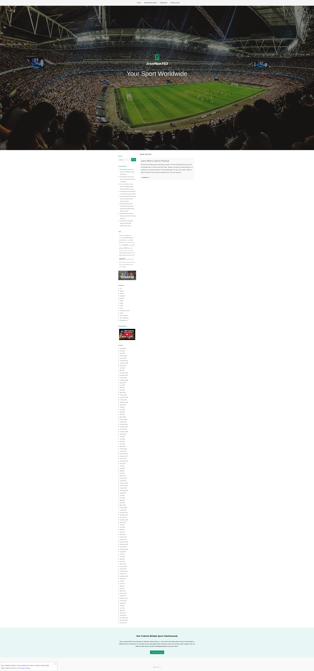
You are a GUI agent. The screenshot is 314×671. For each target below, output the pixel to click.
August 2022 (123, 434)
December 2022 (124, 424)
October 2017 (123, 573)
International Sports (150, 3)
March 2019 (123, 534)
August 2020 (123, 493)
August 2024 (123, 382)
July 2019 (122, 524)
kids (126, 250)
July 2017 (122, 581)
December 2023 (124, 397)
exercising (130, 245)
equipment (121, 245)
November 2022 (124, 427)
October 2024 (123, 378)
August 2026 (123, 348)
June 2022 (122, 439)
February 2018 (123, 566)
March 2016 (123, 613)
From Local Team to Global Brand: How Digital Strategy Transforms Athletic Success (127, 186)
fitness (133, 245)
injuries (123, 250)
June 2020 (122, 498)
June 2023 (122, 409)
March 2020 (123, 505)
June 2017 (122, 583)
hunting (120, 250)
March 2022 (123, 446)
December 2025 (124, 360)
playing (131, 252)
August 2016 (123, 603)
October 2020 (123, 488)
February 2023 (123, 419)
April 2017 (122, 588)
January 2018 (123, 569)
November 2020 (124, 485)
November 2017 (124, 571)
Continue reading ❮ (157, 652)
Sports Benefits (124, 315)
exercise (125, 245)
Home (139, 3)
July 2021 (122, 466)
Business (122, 293)
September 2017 (124, 576)
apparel (124, 235)
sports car (132, 259)
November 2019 (124, 515)
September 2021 (124, 461)
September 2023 (124, 402)
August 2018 (123, 551)
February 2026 (123, 355)
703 (121, 288)
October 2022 (123, 429)
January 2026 (123, 358)
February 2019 (123, 537)
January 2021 (123, 480)
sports (122, 258)
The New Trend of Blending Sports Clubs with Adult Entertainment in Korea (126, 223)
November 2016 (124, 598)
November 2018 (124, 544)
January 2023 (123, 422)
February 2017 (123, 593)
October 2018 (123, 547)
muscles (120, 252)
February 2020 (123, 507)
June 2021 (122, 468)
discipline (133, 242)
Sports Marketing (124, 318)
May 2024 (122, 387)
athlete (127, 235)
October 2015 (123, 622)
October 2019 (123, 517)
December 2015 (124, 618)
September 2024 (124, 380)
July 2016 (122, 605)
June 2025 (122, 368)
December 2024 (124, 373)
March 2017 (123, 591)
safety (124, 255)
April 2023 (122, 414)
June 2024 (122, 385)
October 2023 (123, 400)
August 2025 (123, 365)
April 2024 (122, 390)
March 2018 (123, 564)
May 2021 (122, 471)
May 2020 (122, 500)
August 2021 (123, 463)
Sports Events (121, 262)
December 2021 (124, 453)
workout (124, 266)
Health (121, 303)
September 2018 (124, 549)
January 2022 (123, 451)
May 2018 (122, 559)
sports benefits (128, 259)
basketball (126, 237)
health (125, 248)
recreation (121, 255)
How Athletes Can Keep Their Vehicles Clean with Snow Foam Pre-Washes (127, 179)
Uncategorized (123, 320)
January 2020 (123, 510)
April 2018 (122, 561)
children (131, 240)
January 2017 (123, 596)
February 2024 (123, 395)
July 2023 (122, 407)
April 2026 (122, 353)
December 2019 (124, 512)
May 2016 (122, 610)
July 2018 (122, 554)
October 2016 (123, 600)
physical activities (126, 252)
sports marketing (132, 262)
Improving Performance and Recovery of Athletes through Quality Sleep (127, 172)
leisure (128, 250)
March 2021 (123, 476)
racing (134, 252)
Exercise (122, 298)
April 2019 (122, 532)
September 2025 (124, 363)
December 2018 (124, 542)
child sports (121, 242)
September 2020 (124, 490)
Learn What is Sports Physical (155, 161)
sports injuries (126, 262)
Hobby (121, 305)
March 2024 (123, 392)
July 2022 (122, 436)
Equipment (163, 3)
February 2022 (123, 449)
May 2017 (122, 586)
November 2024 (124, 375)
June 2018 (122, 556)
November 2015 (124, 620)
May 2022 (122, 441)
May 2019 (122, 529)
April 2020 (122, 502)
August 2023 (123, 404)
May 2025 (122, 370)
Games (121, 301)
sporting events (131, 255)
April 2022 (122, 444)
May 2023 (122, 412)
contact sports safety (127, 242)
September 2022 (124, 431)
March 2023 (123, 417)
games (120, 248)
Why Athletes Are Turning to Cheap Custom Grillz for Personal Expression (128, 216)
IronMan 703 (158, 667)
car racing (128, 240)
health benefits (130, 248)
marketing (131, 250)
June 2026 (122, 351)
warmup (120, 266)
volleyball (131, 264)
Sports (148, 177)
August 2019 (123, 522)
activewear (121, 235)
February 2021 (123, 478)
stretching (125, 264)
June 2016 (122, 608)
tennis (128, 264)
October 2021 (123, 458)
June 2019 (122, 527)
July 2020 (122, 495)
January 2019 (123, 539)
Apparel (122, 291)
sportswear (121, 264)
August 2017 (123, 578)
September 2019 (124, 520)
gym (123, 248)
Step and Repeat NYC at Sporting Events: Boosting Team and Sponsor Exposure (128, 199)
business (124, 240)
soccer (127, 255)
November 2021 (124, 456)
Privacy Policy (175, 3)
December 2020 (124, 483)
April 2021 (122, 473)
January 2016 (123, 615)
